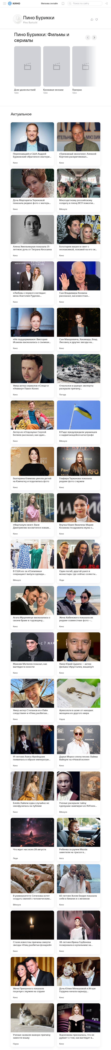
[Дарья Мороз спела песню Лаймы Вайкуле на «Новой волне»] (78, 747)
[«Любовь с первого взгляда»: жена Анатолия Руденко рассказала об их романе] (32, 283)
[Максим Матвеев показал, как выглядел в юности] (32, 654)
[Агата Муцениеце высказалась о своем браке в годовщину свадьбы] (32, 607)
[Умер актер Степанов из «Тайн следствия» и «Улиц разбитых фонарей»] (32, 700)
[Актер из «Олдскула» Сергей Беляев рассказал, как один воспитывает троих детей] (32, 422)
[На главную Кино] (16, 3)
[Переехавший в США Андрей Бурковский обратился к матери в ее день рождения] (32, 144)
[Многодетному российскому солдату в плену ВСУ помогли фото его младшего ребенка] (78, 190)
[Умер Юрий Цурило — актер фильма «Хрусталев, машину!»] (78, 654)
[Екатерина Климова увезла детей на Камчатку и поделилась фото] (32, 468)
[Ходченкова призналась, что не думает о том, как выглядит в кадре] (78, 1025)
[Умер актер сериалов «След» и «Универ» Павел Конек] (32, 376)
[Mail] (10, 3)
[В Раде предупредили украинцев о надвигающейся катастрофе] (78, 422)
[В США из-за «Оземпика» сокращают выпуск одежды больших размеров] (32, 561)
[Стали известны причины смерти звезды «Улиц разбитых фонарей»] (32, 932)
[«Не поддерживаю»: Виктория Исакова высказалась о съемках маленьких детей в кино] (32, 329)
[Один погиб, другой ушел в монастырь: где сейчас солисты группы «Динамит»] (78, 561)
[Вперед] (94, 37)
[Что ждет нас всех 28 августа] (32, 839)
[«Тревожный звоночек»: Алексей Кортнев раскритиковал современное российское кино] (78, 144)
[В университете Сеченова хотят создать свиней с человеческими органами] (32, 886)
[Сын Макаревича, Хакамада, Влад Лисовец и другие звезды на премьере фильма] (78, 329)
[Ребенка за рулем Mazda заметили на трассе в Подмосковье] (78, 839)
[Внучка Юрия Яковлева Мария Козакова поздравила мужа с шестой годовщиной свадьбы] (78, 515)
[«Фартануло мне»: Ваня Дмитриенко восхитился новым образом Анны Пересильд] (32, 515)
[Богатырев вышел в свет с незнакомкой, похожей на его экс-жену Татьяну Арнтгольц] (78, 237)
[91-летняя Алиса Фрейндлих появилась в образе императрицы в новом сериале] (32, 747)
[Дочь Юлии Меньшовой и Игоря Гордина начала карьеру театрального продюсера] (78, 978)
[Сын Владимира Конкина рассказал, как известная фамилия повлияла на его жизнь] (78, 283)
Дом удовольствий (25, 90)
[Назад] (87, 37)
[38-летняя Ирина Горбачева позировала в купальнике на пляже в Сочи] (78, 932)
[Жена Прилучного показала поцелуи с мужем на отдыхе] (32, 978)
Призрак (77, 90)
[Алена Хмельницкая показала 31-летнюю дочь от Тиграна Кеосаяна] (32, 237)
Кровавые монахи (53, 90)
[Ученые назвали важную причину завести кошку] (32, 1025)
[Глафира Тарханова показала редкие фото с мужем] (78, 468)
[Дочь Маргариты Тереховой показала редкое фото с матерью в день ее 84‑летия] (32, 190)
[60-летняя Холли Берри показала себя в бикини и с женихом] (78, 886)
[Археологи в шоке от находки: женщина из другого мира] (78, 700)
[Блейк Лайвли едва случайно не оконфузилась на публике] (32, 793)
